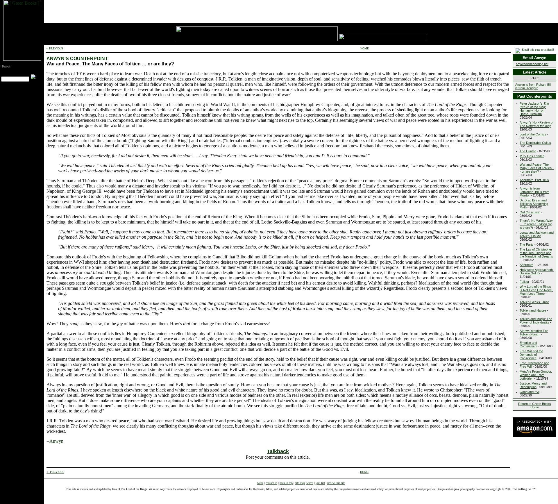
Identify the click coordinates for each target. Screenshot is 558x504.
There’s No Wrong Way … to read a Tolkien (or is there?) (536, 224)
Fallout (524, 281)
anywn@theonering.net (532, 64)
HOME (364, 48)
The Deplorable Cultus (535, 142)
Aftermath (526, 265)
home (260, 483)
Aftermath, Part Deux (534, 180)
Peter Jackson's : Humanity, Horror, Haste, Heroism (534, 109)
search (309, 483)
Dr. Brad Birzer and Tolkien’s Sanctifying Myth (534, 204)
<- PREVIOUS (54, 48)
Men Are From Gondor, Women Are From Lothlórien (536, 375)
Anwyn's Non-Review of (536, 124)
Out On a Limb (530, 212)
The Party (527, 244)
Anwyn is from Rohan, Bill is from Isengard (533, 86)
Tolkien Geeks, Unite (534, 302)
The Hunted (528, 151)
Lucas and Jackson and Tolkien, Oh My (537, 234)
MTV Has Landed (532, 156)
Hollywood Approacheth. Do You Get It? (537, 271)
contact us (271, 483)
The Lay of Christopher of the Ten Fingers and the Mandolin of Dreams (536, 253)
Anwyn (56, 441)
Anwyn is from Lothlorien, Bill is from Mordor (534, 192)
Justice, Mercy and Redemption (533, 385)
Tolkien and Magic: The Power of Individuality (536, 320)
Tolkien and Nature (533, 310)
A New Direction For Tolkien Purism (534, 332)
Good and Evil (529, 392)
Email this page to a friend (537, 49)
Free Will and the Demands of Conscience (531, 354)
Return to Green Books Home (534, 405)
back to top (286, 483)
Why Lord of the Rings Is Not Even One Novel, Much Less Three (536, 290)
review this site (336, 483)
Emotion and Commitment (528, 344)
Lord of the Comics (533, 134)
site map (300, 483)
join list (320, 483)
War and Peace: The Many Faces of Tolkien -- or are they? (537, 168)
